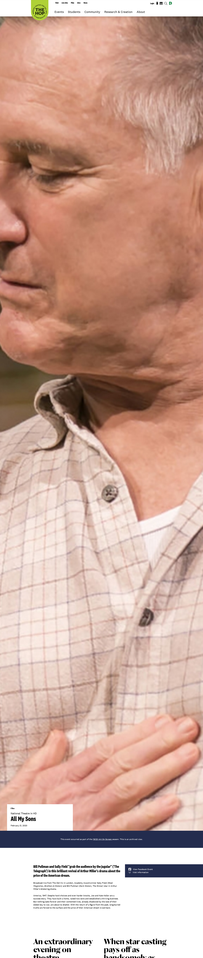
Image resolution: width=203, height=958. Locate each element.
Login (152, 3)
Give (78, 3)
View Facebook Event (143, 869)
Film (72, 3)
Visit (57, 3)
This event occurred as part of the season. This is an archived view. (102, 839)
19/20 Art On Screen (102, 839)
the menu (56, 15)
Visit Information (140, 872)
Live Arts (65, 3)
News (85, 3)
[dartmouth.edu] (170, 3)
